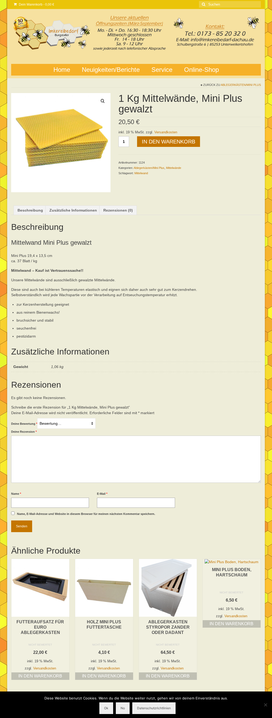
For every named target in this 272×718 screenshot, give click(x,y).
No (123, 708)
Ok (106, 708)
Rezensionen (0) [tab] (118, 210)
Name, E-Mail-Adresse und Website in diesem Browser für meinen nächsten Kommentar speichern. (86, 513)
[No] (265, 704)
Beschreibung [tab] (30, 210)
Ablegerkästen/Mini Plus (241, 84)
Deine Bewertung (24, 423)
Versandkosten (165, 132)
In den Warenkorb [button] (40, 676)
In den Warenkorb (168, 142)
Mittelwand (141, 173)
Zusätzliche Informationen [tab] (73, 210)
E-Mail (102, 493)
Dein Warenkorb (36, 4)
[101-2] (60, 142)
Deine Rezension (24, 431)
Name (16, 493)
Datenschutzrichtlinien (154, 708)
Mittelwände (173, 167)
